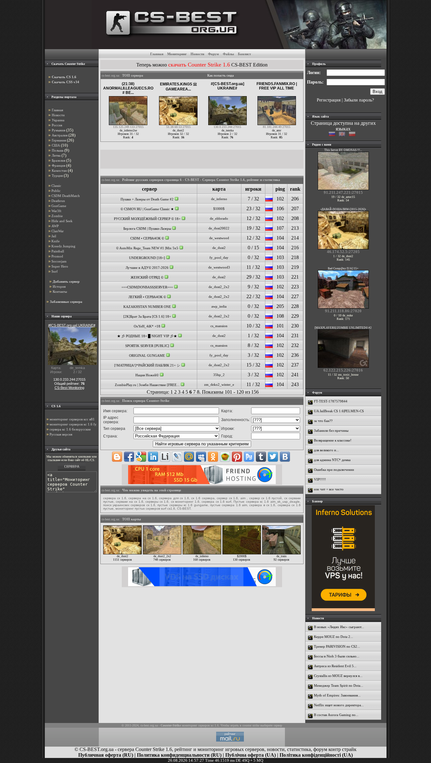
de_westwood (219, 238)
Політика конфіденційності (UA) (316, 755)
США (56, 145)
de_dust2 (219, 248)
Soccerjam (59, 261)
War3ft (56, 211)
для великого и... (326, 450)
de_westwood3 (219, 267)
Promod (57, 256)
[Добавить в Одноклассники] (213, 457)
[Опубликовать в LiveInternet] (165, 457)
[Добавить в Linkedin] (153, 457)
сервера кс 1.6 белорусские (70, 429)
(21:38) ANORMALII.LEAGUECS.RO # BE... (128, 88)
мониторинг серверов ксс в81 (72, 419)
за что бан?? (323, 421)
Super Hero (59, 266)
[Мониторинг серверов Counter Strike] (72, 470)
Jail (53, 236)
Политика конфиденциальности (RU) (179, 755)
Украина (58, 120)
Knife (55, 241)
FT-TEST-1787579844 (330, 401)
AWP (55, 226)
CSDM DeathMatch (65, 196)
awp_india (219, 306)
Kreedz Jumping (63, 246)
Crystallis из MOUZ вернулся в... (338, 676)
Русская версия (61, 434)
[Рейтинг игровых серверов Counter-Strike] (239, 47)
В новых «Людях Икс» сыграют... (339, 627)
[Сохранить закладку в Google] (141, 457)
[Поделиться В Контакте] (285, 457)
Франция (58, 165)
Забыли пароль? (359, 100)
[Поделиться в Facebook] (129, 457)
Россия (57, 125)
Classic (56, 186)
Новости (197, 54)
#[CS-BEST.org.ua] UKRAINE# (227, 86)
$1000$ (219, 209)
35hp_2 (219, 375)
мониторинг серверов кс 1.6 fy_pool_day (81, 424)
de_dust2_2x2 (219, 287)
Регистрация (328, 100)
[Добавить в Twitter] (273, 457)
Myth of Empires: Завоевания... (337, 695)
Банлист (244, 54)
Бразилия (58, 160)
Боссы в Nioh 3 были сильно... (336, 656)
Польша (57, 150)
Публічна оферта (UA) (250, 755)
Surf (54, 271)
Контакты (60, 291)
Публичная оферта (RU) (105, 755)
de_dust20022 (219, 228)
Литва (56, 155)
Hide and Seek (62, 221)
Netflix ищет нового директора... (339, 705)
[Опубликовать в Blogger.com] (117, 457)
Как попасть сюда (220, 75)
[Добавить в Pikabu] (225, 457)
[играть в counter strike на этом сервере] (176, 199)
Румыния (58, 130)
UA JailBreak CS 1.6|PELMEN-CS (339, 411)
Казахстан (59, 170)
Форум (213, 54)
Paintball (57, 251)
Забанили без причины (331, 430)
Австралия (60, 135)
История (59, 286)
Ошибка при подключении (334, 469)
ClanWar (57, 231)
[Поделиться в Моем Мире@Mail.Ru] (189, 457)
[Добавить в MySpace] (201, 457)
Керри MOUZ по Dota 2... (333, 637)
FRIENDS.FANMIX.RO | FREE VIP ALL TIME (277, 86)
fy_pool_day (219, 257)
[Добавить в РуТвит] (249, 457)
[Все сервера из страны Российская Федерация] (269, 200)
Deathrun (58, 201)
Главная (156, 54)
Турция (57, 175)
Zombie (57, 216)
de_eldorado (219, 218)
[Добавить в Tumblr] (261, 457)
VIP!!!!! (320, 479)
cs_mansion (218, 326)
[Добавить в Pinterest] (237, 457)
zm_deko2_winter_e (219, 384)
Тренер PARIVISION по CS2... (337, 646)
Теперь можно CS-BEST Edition (202, 64)
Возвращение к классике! (332, 440)
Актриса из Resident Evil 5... (335, 666)
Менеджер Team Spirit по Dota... (338, 685)
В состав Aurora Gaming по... (336, 715)
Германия (59, 140)
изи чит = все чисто (329, 489)
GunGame (58, 206)
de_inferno (219, 199)
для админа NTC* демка (332, 460)
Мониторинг (177, 54)
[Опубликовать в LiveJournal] (177, 457)
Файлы (228, 54)
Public (56, 191)
